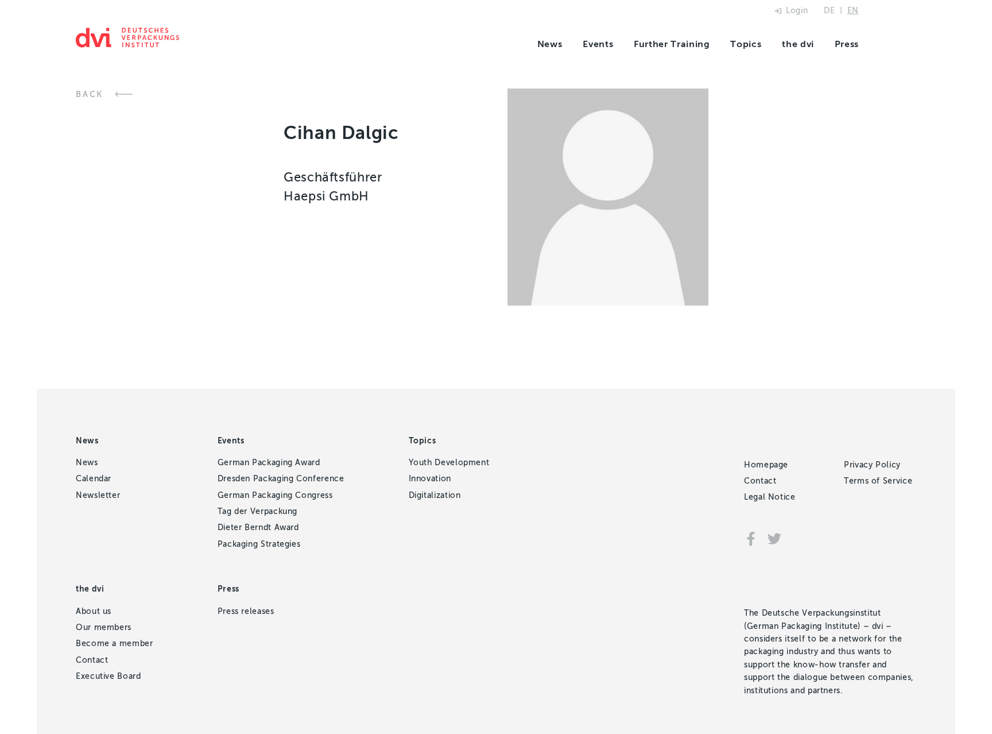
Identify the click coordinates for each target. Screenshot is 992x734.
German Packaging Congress (275, 495)
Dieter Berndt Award (258, 527)
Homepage (766, 465)
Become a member (114, 643)
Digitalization (435, 495)
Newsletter (98, 495)
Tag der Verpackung (258, 511)
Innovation (430, 479)
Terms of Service (878, 481)
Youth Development (449, 463)
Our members (103, 627)
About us (93, 611)
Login (797, 11)
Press (847, 43)
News (550, 43)
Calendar (93, 479)
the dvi (797, 43)
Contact (92, 660)
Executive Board (108, 676)
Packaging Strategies (259, 544)
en (853, 11)
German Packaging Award (269, 463)
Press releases (246, 611)
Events (598, 43)
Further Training (672, 43)
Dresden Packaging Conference (281, 479)
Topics (745, 43)
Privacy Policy (872, 465)
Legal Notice (770, 497)
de (829, 11)
